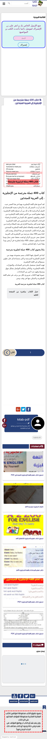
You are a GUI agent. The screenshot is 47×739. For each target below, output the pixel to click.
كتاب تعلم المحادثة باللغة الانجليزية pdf (29, 570)
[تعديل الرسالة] (28, 423)
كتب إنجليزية (37, 437)
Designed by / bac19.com (9, 737)
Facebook (28, 409)
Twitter (23, 409)
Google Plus (18, 409)
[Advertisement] (23, 71)
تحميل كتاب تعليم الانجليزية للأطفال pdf (29, 538)
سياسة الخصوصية (14, 701)
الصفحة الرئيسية (33, 701)
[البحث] (9, 3)
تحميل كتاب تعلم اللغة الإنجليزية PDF (30, 602)
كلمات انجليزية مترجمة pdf (34, 507)
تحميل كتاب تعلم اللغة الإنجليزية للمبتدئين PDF (27, 475)
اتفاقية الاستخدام (24, 701)
